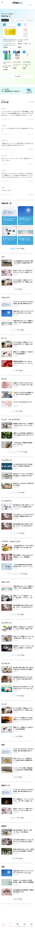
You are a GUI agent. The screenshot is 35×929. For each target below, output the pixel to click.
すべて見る (17, 76)
